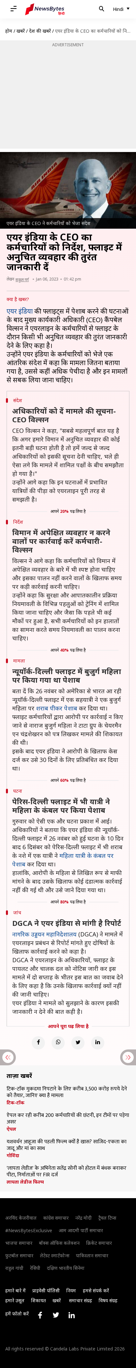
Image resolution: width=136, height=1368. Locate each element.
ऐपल (11, 1129)
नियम (71, 1290)
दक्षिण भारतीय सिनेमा (66, 1268)
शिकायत (38, 1300)
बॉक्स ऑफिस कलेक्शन (59, 1243)
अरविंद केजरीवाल (21, 1218)
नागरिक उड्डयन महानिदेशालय (44, 934)
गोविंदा (13, 1156)
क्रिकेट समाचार (99, 1243)
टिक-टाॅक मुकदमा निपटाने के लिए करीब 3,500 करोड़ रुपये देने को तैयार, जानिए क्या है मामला (67, 1092)
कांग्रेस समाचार (56, 1218)
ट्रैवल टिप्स (107, 1218)
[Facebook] (38, 1042)
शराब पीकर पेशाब (56, 708)
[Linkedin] (97, 1042)
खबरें (21, 31)
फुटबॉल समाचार (19, 1255)
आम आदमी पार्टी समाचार (81, 1230)
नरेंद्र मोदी (83, 1218)
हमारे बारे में (15, 1290)
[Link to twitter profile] (56, 1315)
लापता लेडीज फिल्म (25, 1182)
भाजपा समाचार (18, 1243)
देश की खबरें (40, 31)
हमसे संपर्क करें (96, 1290)
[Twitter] (78, 1042)
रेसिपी (35, 1268)
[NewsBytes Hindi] (45, 9)
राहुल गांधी (14, 1268)
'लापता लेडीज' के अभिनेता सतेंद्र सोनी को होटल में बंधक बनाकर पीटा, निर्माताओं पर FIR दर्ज (66, 1171)
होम (8, 31)
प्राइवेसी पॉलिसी (46, 1290)
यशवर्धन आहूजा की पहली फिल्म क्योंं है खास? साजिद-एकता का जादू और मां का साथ (66, 1145)
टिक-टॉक (15, 1103)
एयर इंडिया (20, 311)
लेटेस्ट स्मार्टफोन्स (54, 1255)
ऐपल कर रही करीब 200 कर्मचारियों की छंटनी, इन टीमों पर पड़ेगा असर (68, 1118)
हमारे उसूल (14, 1300)
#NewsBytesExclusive (28, 1230)
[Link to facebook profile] (40, 1315)
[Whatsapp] (58, 1042)
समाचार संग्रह (80, 1300)
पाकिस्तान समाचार (92, 1255)
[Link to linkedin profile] (72, 1315)
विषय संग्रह (108, 1300)
